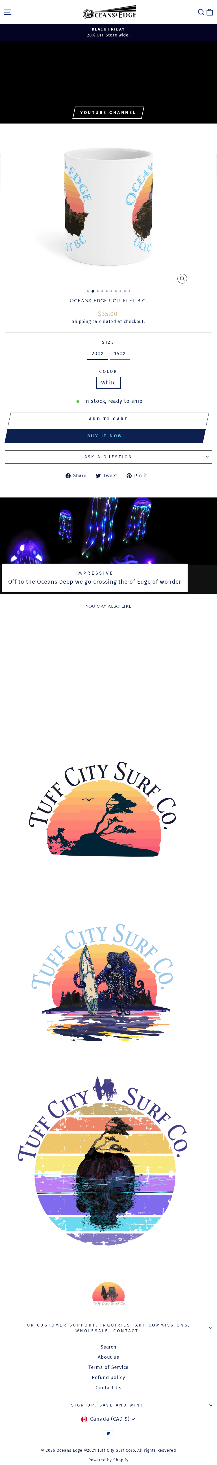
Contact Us (108, 1388)
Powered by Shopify (108, 1460)
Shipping (81, 321)
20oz (97, 353)
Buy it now (105, 435)
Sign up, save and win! (107, 1405)
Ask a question (108, 456)
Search (109, 1347)
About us (108, 1357)
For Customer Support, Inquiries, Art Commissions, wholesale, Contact (106, 1328)
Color (108, 371)
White (108, 383)
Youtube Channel (108, 112)
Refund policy (108, 1377)
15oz (119, 353)
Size (108, 342)
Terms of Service (108, 1367)
